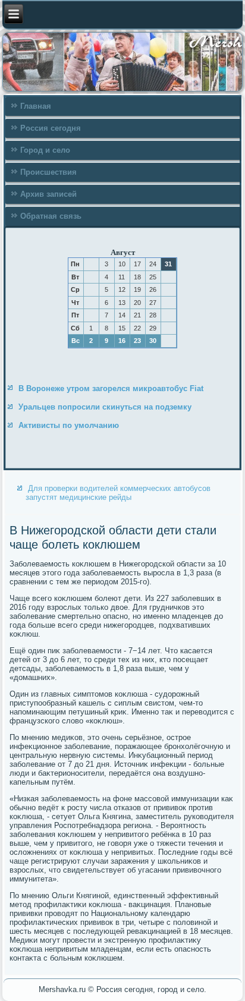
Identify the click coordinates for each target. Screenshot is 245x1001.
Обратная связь (50, 216)
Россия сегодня (50, 128)
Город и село (45, 150)
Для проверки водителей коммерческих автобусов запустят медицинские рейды (118, 493)
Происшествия (48, 172)
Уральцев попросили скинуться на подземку (104, 406)
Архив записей (48, 194)
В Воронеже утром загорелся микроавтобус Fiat (110, 388)
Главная (35, 106)
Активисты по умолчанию (68, 425)
